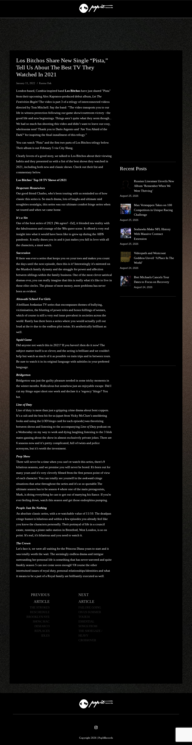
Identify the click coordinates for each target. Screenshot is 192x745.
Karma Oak (45, 83)
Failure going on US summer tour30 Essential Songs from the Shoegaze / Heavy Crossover (90, 624)
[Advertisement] (96, 34)
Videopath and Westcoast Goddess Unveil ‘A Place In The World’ (154, 257)
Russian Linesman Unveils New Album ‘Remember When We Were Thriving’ (154, 186)
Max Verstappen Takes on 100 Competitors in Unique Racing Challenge (153, 209)
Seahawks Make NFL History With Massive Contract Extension (152, 234)
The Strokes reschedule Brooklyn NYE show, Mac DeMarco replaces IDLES (38, 621)
